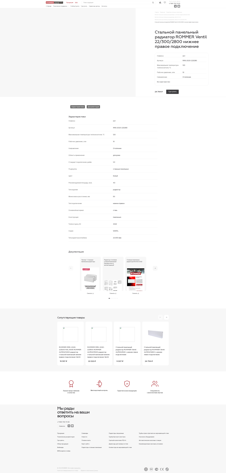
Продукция (162, 12)
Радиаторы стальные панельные (174, 12)
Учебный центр (74, 6)
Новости (84, 437)
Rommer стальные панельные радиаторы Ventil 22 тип (168, 17)
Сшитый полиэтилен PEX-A (117, 440)
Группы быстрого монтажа (117, 437)
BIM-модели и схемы (63, 451)
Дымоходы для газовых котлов (118, 444)
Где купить (84, 6)
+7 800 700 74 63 (174, 3)
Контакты (104, 6)
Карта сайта (85, 444)
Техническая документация (65, 437)
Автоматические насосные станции (150, 440)
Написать (62, 426)
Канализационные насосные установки (151, 444)
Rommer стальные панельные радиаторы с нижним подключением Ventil (172, 14)
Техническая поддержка (60, 6)
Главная (157, 12)
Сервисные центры (94, 6)
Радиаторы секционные (116, 433)
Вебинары (60, 447)
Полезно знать (86, 440)
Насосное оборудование (146, 437)
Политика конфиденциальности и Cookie (67, 470)
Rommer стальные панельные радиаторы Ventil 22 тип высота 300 (171, 19)
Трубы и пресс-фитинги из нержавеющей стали (154, 433)
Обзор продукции (62, 444)
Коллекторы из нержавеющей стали (120, 447)
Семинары (85, 433)
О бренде (48, 6)
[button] (155, 268)
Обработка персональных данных (89, 470)
